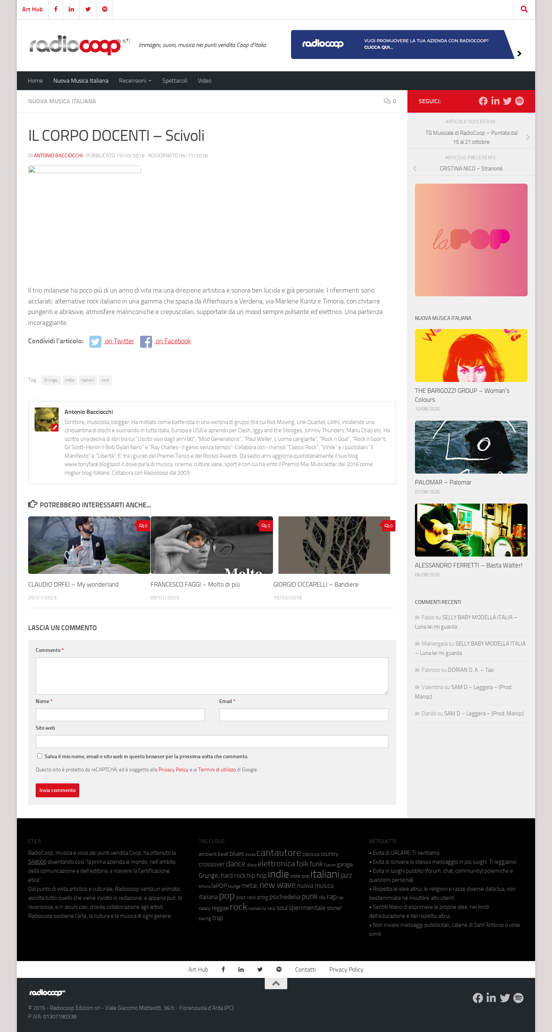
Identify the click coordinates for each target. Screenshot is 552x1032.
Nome (44, 701)
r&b (322, 897)
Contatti (305, 969)
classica (311, 854)
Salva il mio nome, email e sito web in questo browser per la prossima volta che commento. (146, 756)
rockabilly (257, 908)
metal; (249, 885)
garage (345, 864)
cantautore (278, 852)
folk (302, 863)
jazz (346, 875)
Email (227, 701)
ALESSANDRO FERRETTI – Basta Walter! (468, 565)
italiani (87, 380)
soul (282, 908)
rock (105, 380)
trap (217, 918)
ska (271, 908)
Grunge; (51, 380)
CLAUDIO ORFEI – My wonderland (73, 584)
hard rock (233, 875)
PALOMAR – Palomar (443, 482)
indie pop (299, 876)
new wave (277, 885)
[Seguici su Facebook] (483, 101)
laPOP (219, 886)
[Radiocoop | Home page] (79, 45)
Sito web (45, 728)
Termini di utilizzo (217, 769)
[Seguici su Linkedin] (495, 101)
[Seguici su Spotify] (519, 101)
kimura (204, 886)
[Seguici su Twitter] (507, 101)
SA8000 (37, 861)
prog (262, 897)
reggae (220, 907)
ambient (208, 854)
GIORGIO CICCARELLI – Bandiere (316, 584)
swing (205, 918)
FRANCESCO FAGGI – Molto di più (195, 584)
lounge (234, 886)
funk (316, 864)
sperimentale (307, 908)
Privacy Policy (173, 769)
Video (204, 80)
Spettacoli (174, 80)
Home (35, 80)
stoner (334, 908)
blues (236, 853)
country (329, 854)
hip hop (257, 875)
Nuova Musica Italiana (81, 80)
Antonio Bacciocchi (58, 155)
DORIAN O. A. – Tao (471, 670)
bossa (250, 854)
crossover (212, 864)
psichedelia (284, 897)
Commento (50, 650)
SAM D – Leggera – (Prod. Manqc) (484, 713)
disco (251, 865)
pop (227, 896)
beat (223, 854)
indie (69, 380)
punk (310, 896)
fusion (330, 865)
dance (236, 863)
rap (332, 896)
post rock (246, 897)
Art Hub (32, 9)
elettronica (276, 863)
